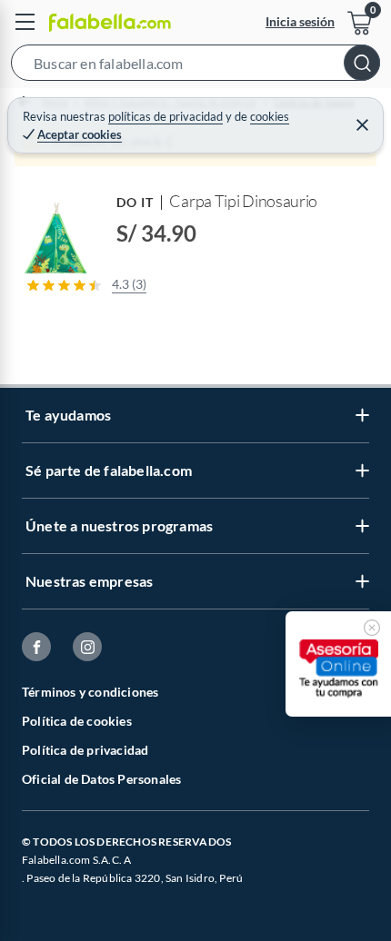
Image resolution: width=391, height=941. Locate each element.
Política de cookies (77, 720)
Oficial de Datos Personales (101, 779)
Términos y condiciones (90, 691)
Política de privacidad (85, 750)
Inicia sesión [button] (300, 21)
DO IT (135, 202)
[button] (195, 66)
